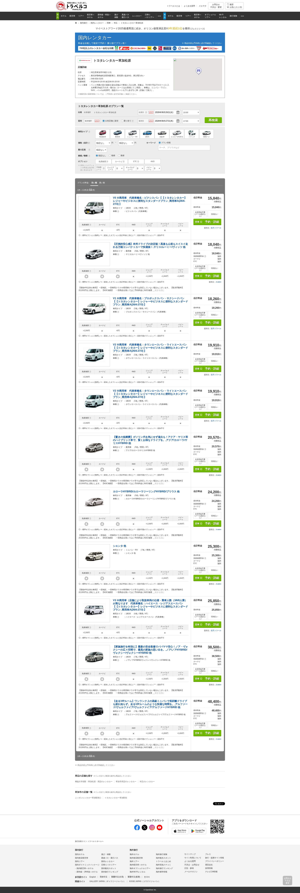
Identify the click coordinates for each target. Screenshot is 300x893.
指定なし (102, 155)
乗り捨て (127, 121)
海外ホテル (134, 854)
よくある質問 (189, 6)
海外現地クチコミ (163, 865)
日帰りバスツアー (108, 865)
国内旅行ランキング (109, 872)
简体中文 (103, 877)
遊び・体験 (106, 854)
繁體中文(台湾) (117, 877)
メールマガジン (191, 872)
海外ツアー (134, 861)
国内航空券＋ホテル (85, 868)
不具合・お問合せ (191, 865)
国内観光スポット (108, 868)
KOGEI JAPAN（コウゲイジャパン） (144, 881)
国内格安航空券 (81, 858)
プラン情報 (166, 143)
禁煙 (122, 155)
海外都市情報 (161, 872)
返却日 (141, 121)
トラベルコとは (173, 6)
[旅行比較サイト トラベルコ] (76, 23)
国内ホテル (79, 854)
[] (197, 29)
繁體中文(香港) (134, 877)
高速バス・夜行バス (109, 858)
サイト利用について (192, 858)
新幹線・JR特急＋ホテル (87, 872)
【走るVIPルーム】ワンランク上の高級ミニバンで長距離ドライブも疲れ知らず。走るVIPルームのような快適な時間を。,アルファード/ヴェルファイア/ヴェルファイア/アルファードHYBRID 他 (150, 704)
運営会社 (209, 865)
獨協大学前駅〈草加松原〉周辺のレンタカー (93, 781)
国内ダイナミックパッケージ (87, 865)
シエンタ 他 (119, 546)
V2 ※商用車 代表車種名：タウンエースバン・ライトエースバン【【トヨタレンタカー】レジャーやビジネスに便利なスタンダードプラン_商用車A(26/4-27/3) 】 (150, 347)
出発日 (141, 112)
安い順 (94, 183)
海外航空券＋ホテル (138, 865)
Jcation (218, 282)
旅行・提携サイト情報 (214, 858)
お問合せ (216, 5)
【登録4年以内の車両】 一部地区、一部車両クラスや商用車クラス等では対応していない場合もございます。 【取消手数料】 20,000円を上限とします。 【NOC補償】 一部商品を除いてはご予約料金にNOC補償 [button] (131, 289)
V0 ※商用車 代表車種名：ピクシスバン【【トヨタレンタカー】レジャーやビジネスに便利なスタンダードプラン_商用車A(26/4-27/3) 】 (150, 200)
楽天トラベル (216, 228)
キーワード (151, 143)
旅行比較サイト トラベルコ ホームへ (89, 841)
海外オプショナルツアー (140, 868)
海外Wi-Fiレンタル (137, 872)
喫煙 (113, 155)
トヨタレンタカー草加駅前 (116, 798)
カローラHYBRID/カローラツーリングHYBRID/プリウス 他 (146, 491)
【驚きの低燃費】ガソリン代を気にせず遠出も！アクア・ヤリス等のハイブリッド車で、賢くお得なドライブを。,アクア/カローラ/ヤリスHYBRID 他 (150, 440)
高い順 (102, 183)
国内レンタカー (95, 37)
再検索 (213, 120)
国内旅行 (79, 850)
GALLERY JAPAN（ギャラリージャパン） (107, 881)
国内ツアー (79, 861)
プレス (208, 854)
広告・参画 (189, 868)
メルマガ (202, 6)
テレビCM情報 (211, 872)
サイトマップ (190, 854)
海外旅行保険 (161, 854)
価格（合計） (83, 143)
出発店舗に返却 (111, 121)
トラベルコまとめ (163, 861)
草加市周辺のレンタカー (126, 781)
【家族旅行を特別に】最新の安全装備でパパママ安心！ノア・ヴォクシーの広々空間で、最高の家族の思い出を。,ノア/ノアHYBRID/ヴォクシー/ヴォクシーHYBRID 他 (150, 649)
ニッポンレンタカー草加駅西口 (88, 798)
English (93, 877)
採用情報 (209, 868)
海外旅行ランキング (164, 868)
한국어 (147, 877)
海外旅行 (134, 850)
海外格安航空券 (136, 858)
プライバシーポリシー (214, 861)
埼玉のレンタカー (147, 781)
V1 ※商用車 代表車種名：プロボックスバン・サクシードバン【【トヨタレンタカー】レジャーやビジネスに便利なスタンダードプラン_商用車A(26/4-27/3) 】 (150, 301)
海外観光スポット (163, 858)
